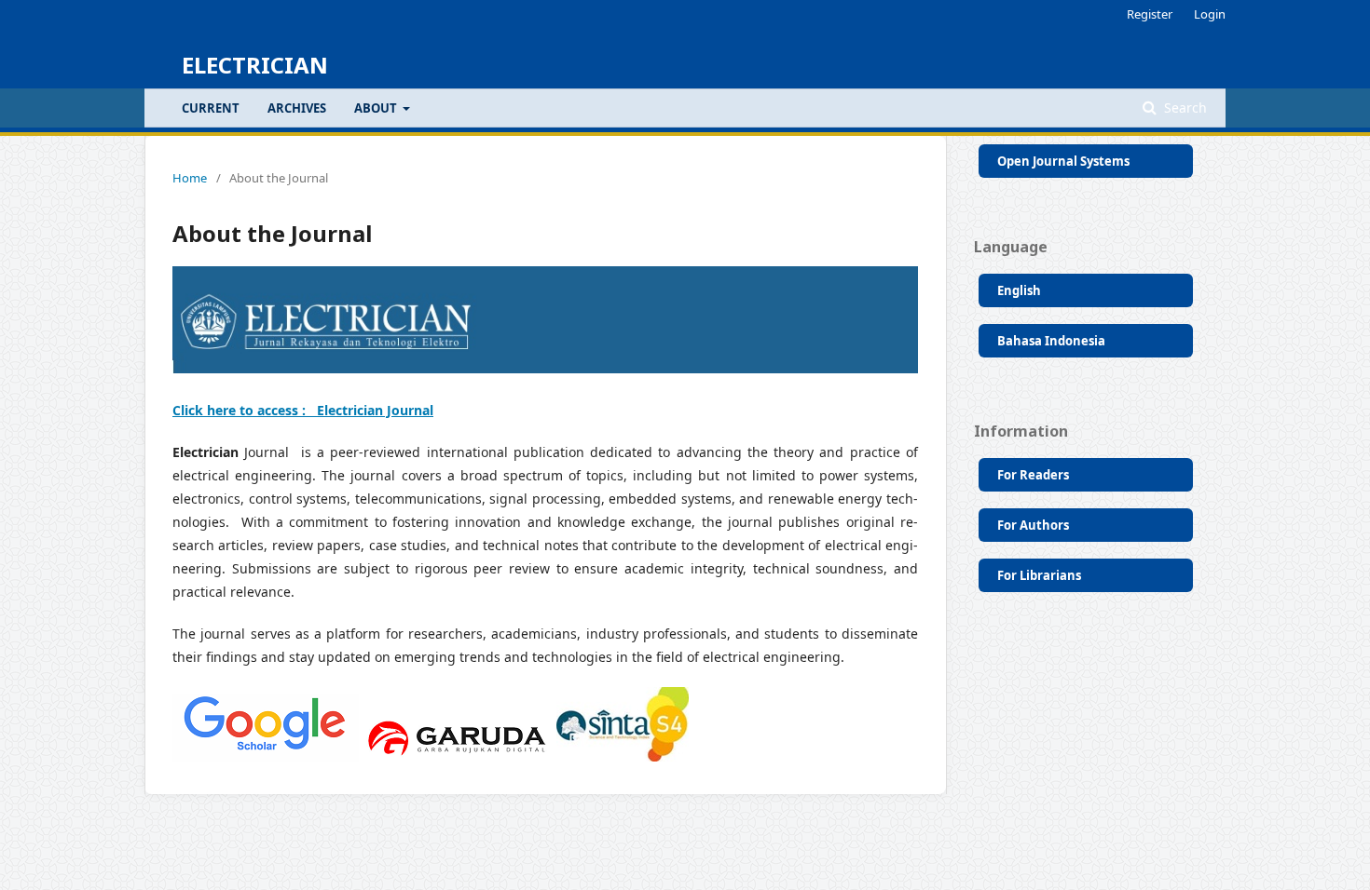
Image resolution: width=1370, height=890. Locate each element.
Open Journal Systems (1063, 161)
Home (189, 177)
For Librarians (1039, 575)
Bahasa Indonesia (1051, 340)
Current (211, 108)
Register (1149, 14)
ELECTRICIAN (255, 64)
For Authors (1033, 525)
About (377, 108)
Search (1183, 107)
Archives (296, 108)
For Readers (1033, 474)
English (1019, 290)
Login (1210, 14)
